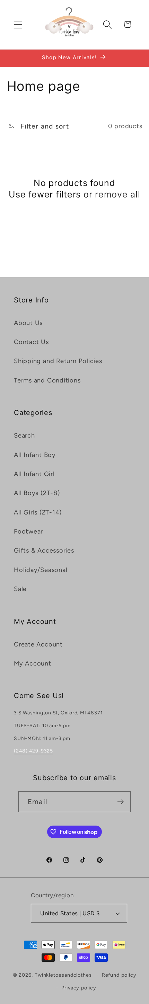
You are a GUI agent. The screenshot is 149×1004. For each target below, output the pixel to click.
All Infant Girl (34, 474)
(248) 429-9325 (33, 751)
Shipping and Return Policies (58, 361)
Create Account (38, 644)
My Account (32, 663)
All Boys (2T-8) (37, 493)
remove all (117, 194)
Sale (20, 589)
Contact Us (31, 342)
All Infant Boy (35, 455)
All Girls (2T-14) (38, 512)
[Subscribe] (120, 801)
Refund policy (119, 975)
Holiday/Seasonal (40, 570)
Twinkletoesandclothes (63, 975)
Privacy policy (78, 988)
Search (24, 435)
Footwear (28, 531)
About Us (28, 323)
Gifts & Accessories (44, 550)
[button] (18, 24)
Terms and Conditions (47, 380)
